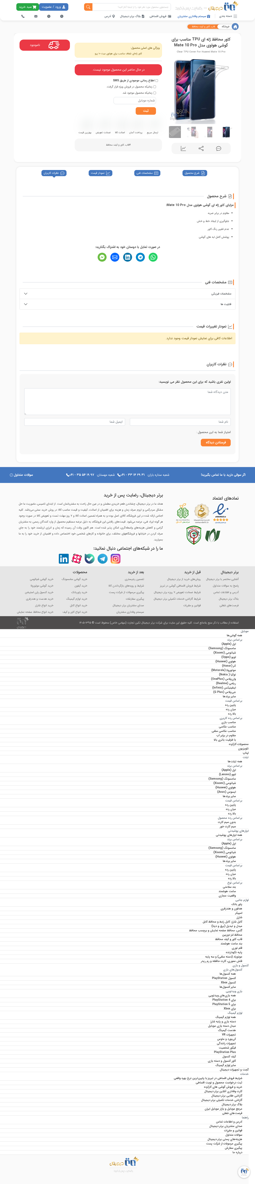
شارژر (239, 917)
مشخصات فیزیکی (221, 293)
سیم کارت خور (228, 826)
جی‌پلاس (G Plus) (224, 692)
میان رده (231, 709)
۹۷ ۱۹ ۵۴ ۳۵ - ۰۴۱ (81, 474)
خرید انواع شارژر (44, 605)
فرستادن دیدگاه (216, 442)
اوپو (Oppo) (228, 657)
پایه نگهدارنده (234, 952)
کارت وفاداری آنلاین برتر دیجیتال (223, 1091)
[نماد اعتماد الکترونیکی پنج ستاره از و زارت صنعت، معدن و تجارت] (221, 513)
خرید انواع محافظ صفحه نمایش (35, 612)
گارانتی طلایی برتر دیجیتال (226, 1096)
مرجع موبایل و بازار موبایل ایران (223, 1109)
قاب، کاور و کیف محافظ (203, 26)
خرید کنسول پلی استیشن (39, 592)
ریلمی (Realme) (226, 683)
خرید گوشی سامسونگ (74, 579)
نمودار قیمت (98, 173)
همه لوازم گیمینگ (225, 1017)
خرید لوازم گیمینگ (76, 599)
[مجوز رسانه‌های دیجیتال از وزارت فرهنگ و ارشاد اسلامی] (202, 513)
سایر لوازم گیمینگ (225, 1065)
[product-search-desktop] (88, 7)
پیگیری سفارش (233, 1148)
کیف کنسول (229, 1056)
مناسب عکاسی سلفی (224, 731)
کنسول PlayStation (224, 978)
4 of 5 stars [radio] (182, 432)
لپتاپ (246, 753)
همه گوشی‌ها (234, 635)
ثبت (146, 110)
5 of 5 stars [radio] (178, 432)
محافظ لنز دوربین (232, 935)
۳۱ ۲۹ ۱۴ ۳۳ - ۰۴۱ (133, 474)
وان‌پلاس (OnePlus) (223, 679)
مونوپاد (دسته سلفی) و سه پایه (223, 957)
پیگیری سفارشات (135, 599)
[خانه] (235, 26)
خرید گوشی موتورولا (41, 586)
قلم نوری (237, 948)
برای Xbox (230, 1008)
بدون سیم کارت (227, 822)
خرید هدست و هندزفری (39, 599)
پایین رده (230, 705)
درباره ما (237, 1152)
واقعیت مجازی (227, 896)
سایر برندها (229, 696)
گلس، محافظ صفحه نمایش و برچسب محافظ (215, 930)
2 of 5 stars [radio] (189, 432)
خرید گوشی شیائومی (41, 579)
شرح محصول (192, 173)
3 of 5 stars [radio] (185, 432)
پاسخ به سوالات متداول (226, 586)
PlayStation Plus (225, 1052)
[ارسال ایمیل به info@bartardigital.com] (35, 16)
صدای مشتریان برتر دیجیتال (128, 605)
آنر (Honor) (229, 666)
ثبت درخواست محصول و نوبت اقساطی (219, 1082)
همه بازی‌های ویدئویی (222, 995)
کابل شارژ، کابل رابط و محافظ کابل (222, 922)
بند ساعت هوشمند (231, 943)
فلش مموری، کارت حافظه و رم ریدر (221, 961)
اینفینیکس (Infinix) (224, 688)
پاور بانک (236, 904)
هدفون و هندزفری (231, 908)
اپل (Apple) (229, 644)
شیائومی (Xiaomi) (224, 653)
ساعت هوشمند (227, 891)
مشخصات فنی (144, 173)
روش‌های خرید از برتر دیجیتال (184, 579)
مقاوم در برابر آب (226, 735)
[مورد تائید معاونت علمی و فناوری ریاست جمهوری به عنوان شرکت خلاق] (183, 513)
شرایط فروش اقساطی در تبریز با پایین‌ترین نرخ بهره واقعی (208, 1078)
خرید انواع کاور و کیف (75, 612)
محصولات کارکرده (239, 744)
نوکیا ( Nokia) (227, 674)
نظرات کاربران (51, 173)
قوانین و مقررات (192, 605)
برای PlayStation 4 (224, 1000)
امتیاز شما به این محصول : (213, 432)
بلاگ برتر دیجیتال (130, 16)
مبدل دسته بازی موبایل (222, 1026)
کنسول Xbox (228, 982)
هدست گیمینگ (227, 1030)
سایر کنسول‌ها (228, 987)
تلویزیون (243, 748)
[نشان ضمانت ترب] (232, 513)
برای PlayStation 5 (224, 1004)
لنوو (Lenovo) (227, 774)
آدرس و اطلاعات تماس (226, 592)
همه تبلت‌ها (235, 761)
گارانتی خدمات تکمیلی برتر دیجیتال (221, 1100)
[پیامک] (102, 257)
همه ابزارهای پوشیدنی (229, 835)
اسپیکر (238, 913)
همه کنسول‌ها (228, 974)
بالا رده (232, 714)
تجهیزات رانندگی (226, 1043)
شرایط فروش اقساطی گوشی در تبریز (180, 586)
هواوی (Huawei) (225, 661)
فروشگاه (225, 26)
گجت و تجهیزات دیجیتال (234, 1069)
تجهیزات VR (229, 1034)
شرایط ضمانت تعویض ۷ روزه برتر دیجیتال (177, 592)
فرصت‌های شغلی (229, 605)
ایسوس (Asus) (226, 792)
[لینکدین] (127, 257)
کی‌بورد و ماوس (226, 1039)
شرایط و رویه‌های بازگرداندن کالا (126, 586)
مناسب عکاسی (227, 727)
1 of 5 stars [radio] (192, 432)
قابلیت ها (226, 304)
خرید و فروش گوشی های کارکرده (223, 1087)
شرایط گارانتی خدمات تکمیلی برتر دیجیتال (177, 599)
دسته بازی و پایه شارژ (223, 1021)
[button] (170, 88)
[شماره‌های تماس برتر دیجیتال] (23, 16)
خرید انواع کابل (78, 605)
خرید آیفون (81, 586)
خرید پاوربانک (79, 592)
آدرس (108, 16)
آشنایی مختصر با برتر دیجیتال (222, 579)
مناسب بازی (228, 722)
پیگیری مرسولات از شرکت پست (126, 592)
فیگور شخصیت (227, 1048)
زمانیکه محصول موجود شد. (137, 93)
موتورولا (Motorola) (223, 670)
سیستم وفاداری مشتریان (192, 16)
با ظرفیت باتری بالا (225, 740)
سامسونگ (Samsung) (222, 648)
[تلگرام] (140, 257)
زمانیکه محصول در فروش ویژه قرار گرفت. (129, 87)
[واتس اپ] (153, 257)
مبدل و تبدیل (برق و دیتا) (226, 926)
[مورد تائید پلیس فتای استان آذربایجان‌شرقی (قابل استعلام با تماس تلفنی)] (194, 535)
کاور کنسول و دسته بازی (222, 1061)
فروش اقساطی (157, 16)
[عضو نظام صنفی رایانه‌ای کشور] (213, 535)
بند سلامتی (229, 887)
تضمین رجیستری (134, 579)
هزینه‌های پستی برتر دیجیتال (224, 1139)
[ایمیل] (114, 257)
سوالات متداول (23, 474)
